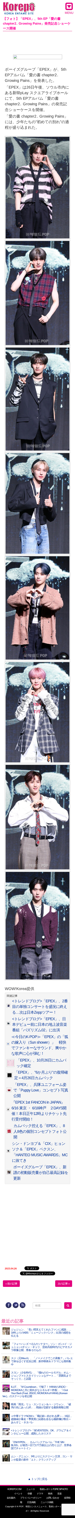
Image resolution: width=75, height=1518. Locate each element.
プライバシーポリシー (30, 1497)
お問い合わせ (52, 1497)
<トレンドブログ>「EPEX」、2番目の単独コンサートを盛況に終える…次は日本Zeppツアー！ (40, 1006)
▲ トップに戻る (37, 1479)
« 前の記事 (11, 1283)
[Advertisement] (37, 42)
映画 (50, 1493)
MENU (69, 12)
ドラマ (40, 1493)
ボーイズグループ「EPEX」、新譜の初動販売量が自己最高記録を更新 (40, 1172)
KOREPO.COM (14, 1489)
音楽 (59, 1493)
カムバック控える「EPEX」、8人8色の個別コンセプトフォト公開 (40, 1131)
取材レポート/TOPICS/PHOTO (54, 1489)
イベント (18, 1493)
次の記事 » (64, 1283)
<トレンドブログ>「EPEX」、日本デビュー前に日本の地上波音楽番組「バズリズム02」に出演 (39, 1024)
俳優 (30, 1493)
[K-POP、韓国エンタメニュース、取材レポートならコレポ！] (19, 6)
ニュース (30, 1489)
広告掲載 (31, 1502)
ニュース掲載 (47, 1502)
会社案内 (11, 1497)
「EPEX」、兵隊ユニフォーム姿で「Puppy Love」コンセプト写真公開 (40, 1090)
